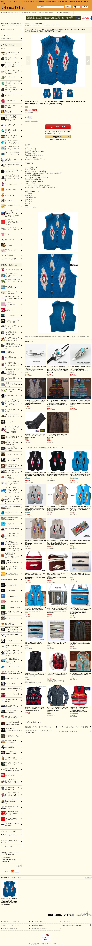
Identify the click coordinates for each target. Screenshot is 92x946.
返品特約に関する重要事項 (32, 121)
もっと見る (17, 866)
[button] (83, 13)
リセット (89, 877)
